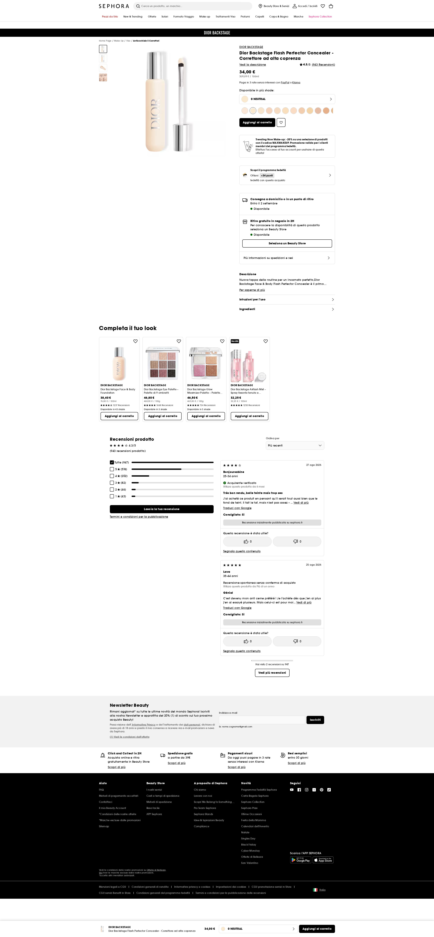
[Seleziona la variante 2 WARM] (310, 110)
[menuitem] (273, 6)
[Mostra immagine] (103, 49)
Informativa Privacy (143, 724)
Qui (101, 872)
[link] (162, 509)
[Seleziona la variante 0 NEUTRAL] (253, 110)
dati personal (192, 724)
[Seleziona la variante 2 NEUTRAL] (301, 110)
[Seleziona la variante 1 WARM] (285, 110)
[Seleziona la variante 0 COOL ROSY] (244, 110)
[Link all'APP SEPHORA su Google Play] (300, 860)
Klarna (296, 82)
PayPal (285, 82)
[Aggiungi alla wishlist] (135, 341)
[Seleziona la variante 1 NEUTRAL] (277, 110)
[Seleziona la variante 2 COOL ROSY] (293, 110)
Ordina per (272, 438)
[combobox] (295, 445)
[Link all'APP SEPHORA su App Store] (323, 860)
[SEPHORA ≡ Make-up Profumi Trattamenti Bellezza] (114, 6)
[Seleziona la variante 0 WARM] (261, 110)
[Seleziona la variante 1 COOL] (269, 110)
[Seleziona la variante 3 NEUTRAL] (326, 110)
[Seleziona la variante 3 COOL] (318, 110)
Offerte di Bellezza (156, 870)
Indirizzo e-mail (228, 712)
